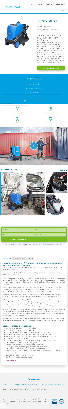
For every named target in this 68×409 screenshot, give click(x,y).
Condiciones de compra (12, 384)
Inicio (38, 24)
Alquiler (40, 4)
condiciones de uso (29, 244)
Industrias (48, 4)
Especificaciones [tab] (19, 258)
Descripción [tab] (6, 258)
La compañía (60, 4)
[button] (25, 100)
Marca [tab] (30, 258)
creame (6, 404)
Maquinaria (29, 4)
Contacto (62, 10)
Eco (11, 361)
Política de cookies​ (42, 384)
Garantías (53, 384)
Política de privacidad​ (41, 244)
